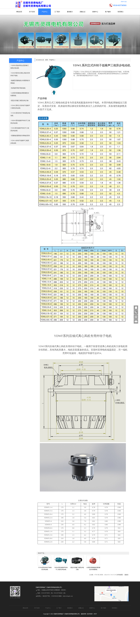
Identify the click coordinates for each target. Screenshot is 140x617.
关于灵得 (32, 11)
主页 (46, 60)
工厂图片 (57, 11)
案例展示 (70, 11)
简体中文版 (124, 1)
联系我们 (120, 11)
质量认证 (82, 11)
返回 (126, 574)
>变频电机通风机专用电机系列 (20, 135)
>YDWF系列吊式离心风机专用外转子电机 (20, 74)
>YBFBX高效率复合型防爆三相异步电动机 (19, 67)
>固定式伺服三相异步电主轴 (19, 100)
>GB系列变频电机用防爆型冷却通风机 (19, 94)
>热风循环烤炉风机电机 (18, 88)
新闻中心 (95, 11)
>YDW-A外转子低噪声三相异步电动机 (19, 142)
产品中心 (44, 11)
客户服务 (108, 11)
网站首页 (19, 11)
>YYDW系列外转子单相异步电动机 (20, 114)
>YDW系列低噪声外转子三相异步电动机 (19, 129)
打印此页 (119, 574)
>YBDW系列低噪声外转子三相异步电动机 (20, 122)
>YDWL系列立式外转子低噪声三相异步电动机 (20, 107)
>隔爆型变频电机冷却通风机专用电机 (20, 82)
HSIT (95, 614)
